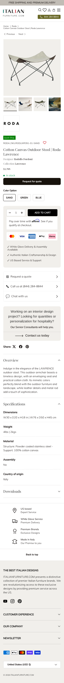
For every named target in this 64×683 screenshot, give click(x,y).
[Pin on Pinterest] (27, 346)
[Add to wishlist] (45, 142)
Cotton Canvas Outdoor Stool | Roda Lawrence (24, 28)
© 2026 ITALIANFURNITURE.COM (18, 675)
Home (6, 26)
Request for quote (32, 181)
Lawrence (20, 163)
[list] (32, 67)
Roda (14, 26)
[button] (54, 10)
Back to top (32, 554)
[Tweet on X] (14, 346)
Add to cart (43, 212)
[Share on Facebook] (20, 346)
